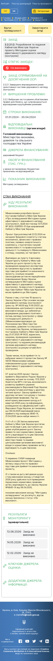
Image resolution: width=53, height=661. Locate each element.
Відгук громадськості (12, 29)
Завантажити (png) (40, 29)
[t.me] (40, 641)
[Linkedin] (47, 641)
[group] (6, 3)
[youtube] (27, 641)
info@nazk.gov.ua (29, 615)
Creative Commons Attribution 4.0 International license (26, 650)
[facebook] (20, 641)
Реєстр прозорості (42, 3)
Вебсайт (5, 3)
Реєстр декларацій (21, 3)
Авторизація (43, 11)
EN (14, 11)
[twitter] (34, 641)
